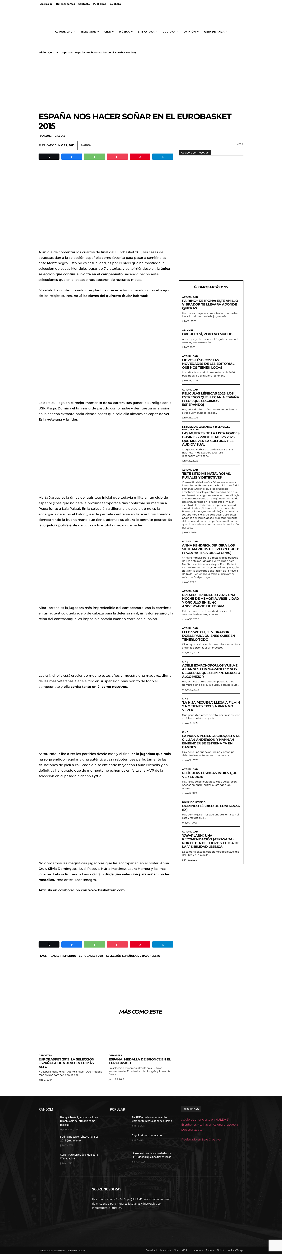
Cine (185, 661)
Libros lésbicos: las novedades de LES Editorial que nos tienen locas (208, 363)
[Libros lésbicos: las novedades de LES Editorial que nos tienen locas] (119, 1158)
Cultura (53, 52)
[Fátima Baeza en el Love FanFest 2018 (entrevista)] (48, 1141)
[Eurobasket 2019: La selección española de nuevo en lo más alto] (71, 1035)
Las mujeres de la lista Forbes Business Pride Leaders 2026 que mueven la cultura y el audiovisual (210, 438)
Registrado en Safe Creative (201, 1139)
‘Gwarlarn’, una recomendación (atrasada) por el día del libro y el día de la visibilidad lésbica (210, 841)
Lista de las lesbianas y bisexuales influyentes (206, 428)
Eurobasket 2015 (91, 955)
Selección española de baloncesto (133, 955)
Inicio (42, 52)
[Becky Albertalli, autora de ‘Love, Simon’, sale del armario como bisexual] (48, 1122)
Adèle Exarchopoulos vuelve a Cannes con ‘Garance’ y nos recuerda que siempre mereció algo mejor (211, 671)
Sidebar (60, 135)
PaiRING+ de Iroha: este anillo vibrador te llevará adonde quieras (210, 304)
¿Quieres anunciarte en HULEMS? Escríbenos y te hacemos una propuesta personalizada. (209, 1124)
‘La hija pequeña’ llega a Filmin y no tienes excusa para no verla (211, 706)
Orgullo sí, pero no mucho (207, 334)
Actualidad (190, 297)
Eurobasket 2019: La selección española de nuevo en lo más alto (66, 1063)
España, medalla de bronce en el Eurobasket (140, 1061)
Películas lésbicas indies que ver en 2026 (209, 775)
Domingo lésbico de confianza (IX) (211, 808)
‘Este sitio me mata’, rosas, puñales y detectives (206, 475)
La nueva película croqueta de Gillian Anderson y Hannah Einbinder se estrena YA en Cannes (211, 741)
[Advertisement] (141, 83)
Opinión (187, 330)
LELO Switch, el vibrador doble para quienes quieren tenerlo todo (208, 635)
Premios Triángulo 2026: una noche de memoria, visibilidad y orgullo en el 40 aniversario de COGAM (210, 600)
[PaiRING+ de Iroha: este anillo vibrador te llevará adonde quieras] (119, 1122)
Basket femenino (63, 955)
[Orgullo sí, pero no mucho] (119, 1140)
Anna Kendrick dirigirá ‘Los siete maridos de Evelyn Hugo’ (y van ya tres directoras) (210, 549)
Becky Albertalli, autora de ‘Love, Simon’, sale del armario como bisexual (79, 1121)
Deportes (66, 52)
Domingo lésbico (193, 802)
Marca (86, 145)
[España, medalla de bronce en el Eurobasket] (141, 1035)
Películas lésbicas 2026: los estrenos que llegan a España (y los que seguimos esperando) (210, 399)
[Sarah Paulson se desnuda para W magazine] (48, 1159)
